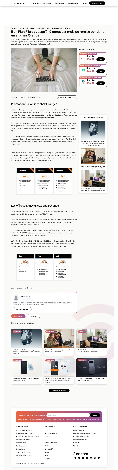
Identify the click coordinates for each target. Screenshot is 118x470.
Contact (76, 443)
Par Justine (15, 97)
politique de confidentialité (77, 419)
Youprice (48, 458)
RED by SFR (49, 449)
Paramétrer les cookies (81, 436)
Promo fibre (33, 316)
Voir (100, 59)
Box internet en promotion (25, 433)
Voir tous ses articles (22, 309)
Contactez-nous (97, 3)
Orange (47, 436)
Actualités (21, 28)
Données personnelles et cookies (84, 433)
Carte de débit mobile (23, 455)
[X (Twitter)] (95, 458)
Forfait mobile (21, 443)
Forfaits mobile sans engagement (27, 436)
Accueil (13, 28)
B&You (47, 452)
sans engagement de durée (44, 118)
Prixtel (47, 446)
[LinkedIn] (78, 458)
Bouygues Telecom (51, 433)
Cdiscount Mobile (51, 443)
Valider (95, 415)
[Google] (74, 458)
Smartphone (20, 449)
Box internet (20, 446)
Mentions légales (79, 430)
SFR (46, 440)
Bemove (42, 463)
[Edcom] (20, 3)
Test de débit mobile (23, 452)
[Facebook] (82, 458)
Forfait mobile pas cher (24, 430)
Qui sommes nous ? (80, 440)
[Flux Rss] (99, 458)
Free (46, 430)
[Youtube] (86, 458)
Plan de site (77, 446)
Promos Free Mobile (23, 440)
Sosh (46, 455)
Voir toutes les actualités (59, 390)
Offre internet (30, 28)
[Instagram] (91, 458)
